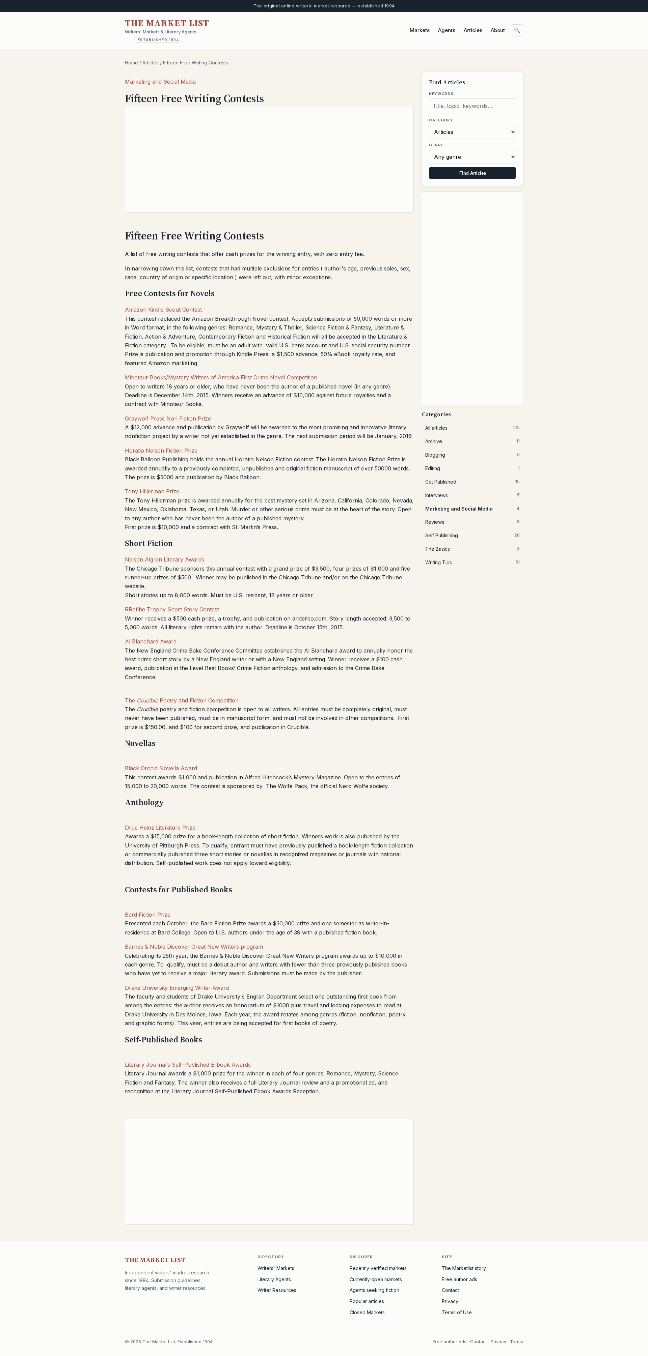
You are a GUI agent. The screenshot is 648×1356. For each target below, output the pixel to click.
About (498, 30)
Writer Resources (277, 1290)
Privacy (450, 1301)
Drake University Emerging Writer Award (177, 987)
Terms (516, 1341)
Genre (436, 145)
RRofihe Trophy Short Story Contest (172, 609)
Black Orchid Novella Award (161, 768)
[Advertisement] (269, 160)
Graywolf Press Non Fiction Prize (168, 418)
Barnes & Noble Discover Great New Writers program (194, 946)
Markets (420, 30)
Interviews (472, 495)
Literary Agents (274, 1279)
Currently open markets (376, 1279)
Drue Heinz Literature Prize (160, 827)
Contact (450, 1290)
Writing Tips (472, 562)
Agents (446, 30)
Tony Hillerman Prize (152, 491)
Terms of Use (457, 1312)
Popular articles (367, 1301)
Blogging (472, 455)
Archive (472, 441)
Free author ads (459, 1279)
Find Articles (472, 173)
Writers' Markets (276, 1268)
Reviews (472, 522)
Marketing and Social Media (160, 81)
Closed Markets (367, 1312)
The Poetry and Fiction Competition (182, 700)
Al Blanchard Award (151, 641)
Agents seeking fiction (374, 1290)
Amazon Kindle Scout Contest (163, 309)
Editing (472, 468)
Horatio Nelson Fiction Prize (161, 450)
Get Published (472, 482)
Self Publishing (472, 535)
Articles (473, 30)
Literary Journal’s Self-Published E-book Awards (188, 1064)
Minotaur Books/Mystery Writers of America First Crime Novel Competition (221, 377)
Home (131, 62)
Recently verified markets (378, 1268)
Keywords (441, 93)
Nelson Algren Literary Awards (164, 559)
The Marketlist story (464, 1268)
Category (441, 120)
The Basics (472, 549)
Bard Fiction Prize (147, 914)
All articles (472, 428)
